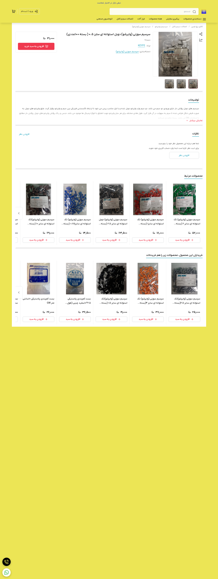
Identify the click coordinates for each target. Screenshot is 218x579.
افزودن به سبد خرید (34, 46)
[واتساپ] (6, 572)
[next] (18, 213)
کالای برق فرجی (197, 26)
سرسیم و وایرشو (161, 26)
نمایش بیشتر (196, 120)
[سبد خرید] (13, 11)
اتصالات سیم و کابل (179, 26)
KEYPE (141, 45)
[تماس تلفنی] (6, 562)
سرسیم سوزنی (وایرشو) (141, 26)
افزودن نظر (24, 134)
